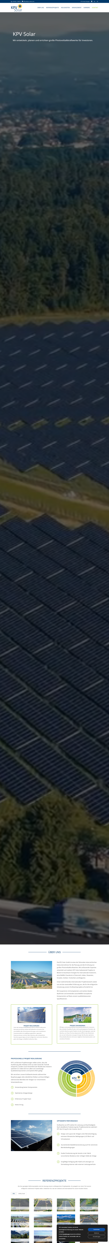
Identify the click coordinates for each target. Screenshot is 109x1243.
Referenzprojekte (52, 8)
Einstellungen (66, 1234)
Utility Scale (21, 1193)
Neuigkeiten (65, 8)
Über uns (40, 8)
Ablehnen (96, 1233)
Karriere (87, 8)
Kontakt (95, 8)
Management (76, 8)
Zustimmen (97, 1229)
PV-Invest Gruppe (85, 1)
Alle (14, 1193)
